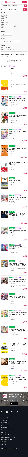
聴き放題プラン (5, 422)
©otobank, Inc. (16, 448)
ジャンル (3, 12)
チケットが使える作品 (8, 49)
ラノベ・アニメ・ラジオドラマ (10, 26)
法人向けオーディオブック (8, 430)
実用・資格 (5, 22)
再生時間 (3, 31)
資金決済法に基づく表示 (7, 439)
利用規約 (3, 432)
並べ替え (3, 38)
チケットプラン (5, 425)
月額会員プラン (5, 427)
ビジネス (4, 15)
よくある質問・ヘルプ (6, 418)
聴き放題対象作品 (6, 47)
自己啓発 (4, 17)
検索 (25, 9)
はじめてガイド (5, 420)
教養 (3, 18)
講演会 (4, 27)
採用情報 (3, 444)
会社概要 (3, 442)
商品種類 (3, 45)
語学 (3, 20)
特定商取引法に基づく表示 (8, 437)
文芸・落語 (5, 24)
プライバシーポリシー (6, 434)
